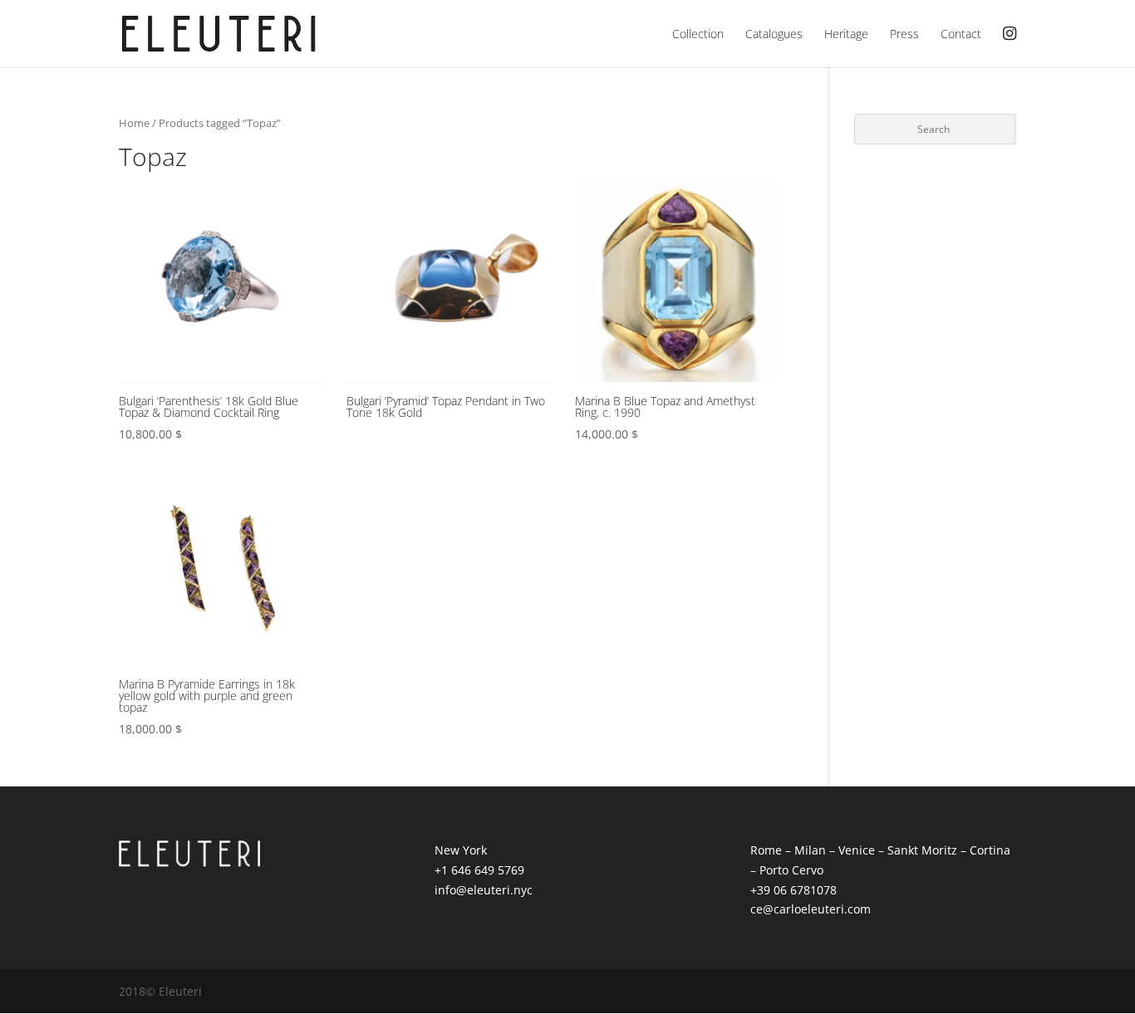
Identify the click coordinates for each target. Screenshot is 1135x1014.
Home (134, 122)
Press (904, 35)
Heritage (846, 35)
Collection (698, 35)
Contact (961, 35)
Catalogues (774, 35)
